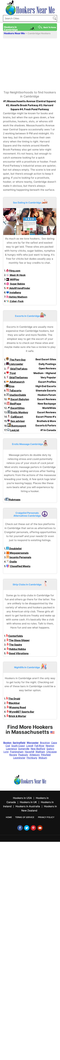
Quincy (50, 748)
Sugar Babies (17, 283)
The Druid (14, 698)
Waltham (40, 751)
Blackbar (14, 703)
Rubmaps (14, 499)
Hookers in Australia (28, 806)
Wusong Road (17, 707)
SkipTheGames (18, 377)
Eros (11, 386)
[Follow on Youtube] (40, 828)
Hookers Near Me (14, 33)
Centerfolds (15, 636)
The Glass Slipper (19, 640)
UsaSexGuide (17, 394)
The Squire (15, 644)
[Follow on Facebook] (20, 828)
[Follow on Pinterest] (33, 828)
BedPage (15, 403)
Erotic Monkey (19, 412)
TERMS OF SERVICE (24, 817)
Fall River (39, 745)
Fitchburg (32, 757)
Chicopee (51, 751)
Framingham (17, 751)
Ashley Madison (17, 296)
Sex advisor (17, 421)
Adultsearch (16, 381)
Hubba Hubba (17, 649)
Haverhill (29, 751)
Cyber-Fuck (16, 301)
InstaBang (15, 292)
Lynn (6, 751)
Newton (50, 745)
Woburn (42, 757)
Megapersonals (18, 552)
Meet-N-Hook (17, 275)
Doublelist (15, 548)
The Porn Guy (17, 359)
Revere (13, 754)
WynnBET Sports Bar (21, 711)
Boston (7, 742)
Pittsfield (46, 754)
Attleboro (35, 754)
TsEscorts (15, 390)
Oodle (13, 561)
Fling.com (14, 270)
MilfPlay (14, 279)
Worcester (33, 742)
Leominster (19, 757)
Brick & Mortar (17, 716)
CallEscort (16, 416)
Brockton (45, 742)
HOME (9, 817)
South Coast (18, 745)
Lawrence (11, 748)
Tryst (12, 373)
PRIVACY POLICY (46, 817)
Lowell (29, 745)
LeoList (14, 430)
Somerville (23, 748)
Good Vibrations (18, 653)
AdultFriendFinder (19, 288)
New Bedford (38, 748)
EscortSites (17, 408)
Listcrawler (16, 364)
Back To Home (50, 27)
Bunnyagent (18, 425)
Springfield (19, 742)
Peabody (23, 754)
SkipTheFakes (18, 368)
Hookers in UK (28, 802)
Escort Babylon (19, 399)
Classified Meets (20, 566)
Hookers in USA (22, 798)
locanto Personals (20, 557)
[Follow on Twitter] (26, 828)
